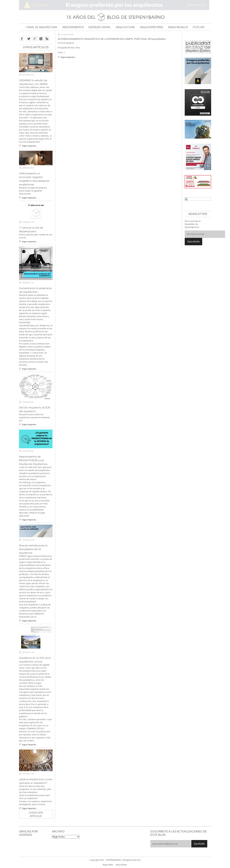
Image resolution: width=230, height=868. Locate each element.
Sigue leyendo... (68, 57)
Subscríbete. (121, 864)
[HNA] (198, 156)
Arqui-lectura (125, 27)
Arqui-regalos (178, 27)
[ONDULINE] (198, 181)
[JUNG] (198, 102)
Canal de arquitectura (41, 27)
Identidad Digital (100, 27)
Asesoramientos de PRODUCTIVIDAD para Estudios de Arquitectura (33, 460)
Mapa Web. (108, 864)
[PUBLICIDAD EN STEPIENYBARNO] (198, 46)
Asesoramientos (73, 27)
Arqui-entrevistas (151, 27)
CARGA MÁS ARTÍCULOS (36, 814)
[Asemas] (115, 5)
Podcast (198, 27)
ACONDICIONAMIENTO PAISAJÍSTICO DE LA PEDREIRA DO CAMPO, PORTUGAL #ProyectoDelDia (112, 39)
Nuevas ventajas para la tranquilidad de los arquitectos (33, 549)
